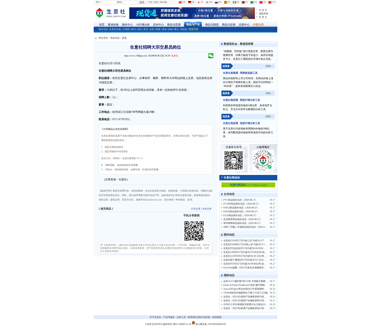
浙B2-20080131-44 (182, 324)
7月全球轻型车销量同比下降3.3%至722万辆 (245, 292)
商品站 (183, 29)
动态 (139, 29)
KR (210, 2)
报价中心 (127, 24)
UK (184, 2)
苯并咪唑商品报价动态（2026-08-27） (242, 223)
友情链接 (216, 317)
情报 (158, 29)
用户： (99, 2)
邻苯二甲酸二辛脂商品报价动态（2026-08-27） (247, 227)
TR (264, 2)
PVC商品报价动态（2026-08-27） (240, 200)
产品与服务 (169, 317)
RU (220, 2)
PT (246, 2)
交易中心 (244, 24)
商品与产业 (193, 24)
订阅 (150, 2)
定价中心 (158, 24)
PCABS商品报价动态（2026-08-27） (241, 203)
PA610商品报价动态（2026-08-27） (241, 211)
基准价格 (113, 24)
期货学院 (193, 29)
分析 (152, 29)
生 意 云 (263, 17)
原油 (164, 29)
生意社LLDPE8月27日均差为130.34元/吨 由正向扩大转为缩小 (254, 256)
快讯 (133, 29)
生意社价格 (115, 29)
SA (255, 2)
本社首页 (103, 38)
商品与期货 (212, 24)
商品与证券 (229, 24)
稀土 (176, 29)
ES (228, 2)
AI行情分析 (143, 24)
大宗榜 (126, 29)
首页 (102, 24)
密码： (120, 2)
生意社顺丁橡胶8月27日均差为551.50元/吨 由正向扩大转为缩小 (255, 260)
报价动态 (103, 29)
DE (193, 2)
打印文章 (195, 208)
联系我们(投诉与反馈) (199, 317)
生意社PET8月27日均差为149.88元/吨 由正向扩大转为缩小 (253, 263)
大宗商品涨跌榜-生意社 (111, 13)
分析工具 (181, 317)
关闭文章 (207, 208)
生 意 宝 (263, 10)
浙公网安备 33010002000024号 (210, 324)
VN (273, 2)
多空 (145, 29)
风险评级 (263, 13)
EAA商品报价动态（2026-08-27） (240, 215)
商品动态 (115, 38)
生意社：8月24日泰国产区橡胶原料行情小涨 (246, 296)
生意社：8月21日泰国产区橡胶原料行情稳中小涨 (248, 300)
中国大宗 (258, 24)
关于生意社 (155, 317)
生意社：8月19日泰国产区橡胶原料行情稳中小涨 (248, 308)
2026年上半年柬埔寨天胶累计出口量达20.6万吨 (247, 304)
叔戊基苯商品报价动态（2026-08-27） (242, 219)
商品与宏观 (174, 24)
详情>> (269, 66)
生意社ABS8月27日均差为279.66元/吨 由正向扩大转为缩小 (253, 252)
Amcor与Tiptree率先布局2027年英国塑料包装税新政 (249, 289)
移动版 (163, 2)
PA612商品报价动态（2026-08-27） (241, 207)
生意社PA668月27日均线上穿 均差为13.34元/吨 (247, 244)
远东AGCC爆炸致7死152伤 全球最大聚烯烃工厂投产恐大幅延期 (255, 281)
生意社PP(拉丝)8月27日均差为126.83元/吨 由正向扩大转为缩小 (255, 248)
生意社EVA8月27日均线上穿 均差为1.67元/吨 (246, 240)
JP (201, 2)
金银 (170, 29)
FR (237, 2)
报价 (156, 2)
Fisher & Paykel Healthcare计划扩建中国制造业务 (247, 285)
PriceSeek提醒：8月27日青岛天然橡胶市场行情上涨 (249, 267)
